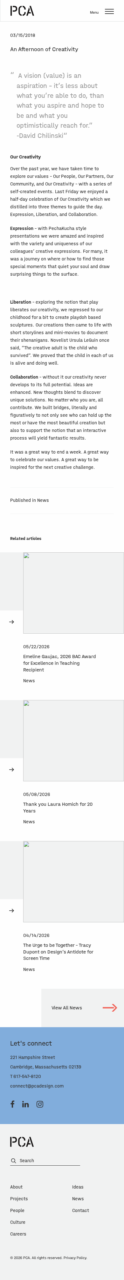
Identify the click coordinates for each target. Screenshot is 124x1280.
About (16, 1187)
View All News (67, 1007)
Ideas (78, 1187)
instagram (40, 1104)
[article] (62, 626)
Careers (18, 1234)
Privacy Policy (75, 1258)
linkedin (25, 1104)
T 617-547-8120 (25, 1076)
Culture (17, 1222)
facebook (12, 1104)
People (17, 1210)
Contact (80, 1210)
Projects (19, 1198)
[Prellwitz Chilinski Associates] (22, 11)
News (78, 1198)
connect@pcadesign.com (37, 1086)
